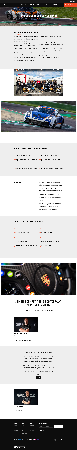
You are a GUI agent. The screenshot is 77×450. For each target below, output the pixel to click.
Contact (44, 1)
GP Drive (23, 427)
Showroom (55, 4)
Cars (51, 4)
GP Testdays (24, 435)
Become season (32, 428)
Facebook (51, 440)
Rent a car (32, 430)
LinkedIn (58, 440)
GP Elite (15, 423)
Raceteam (15, 427)
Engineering (16, 428)
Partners (38, 377)
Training (15, 425)
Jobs (39, 1)
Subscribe (57, 426)
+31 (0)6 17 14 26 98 (18, 338)
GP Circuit (24, 430)
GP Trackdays (24, 433)
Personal (32, 423)
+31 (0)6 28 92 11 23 (18, 410)
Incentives (16, 430)
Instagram (54, 440)
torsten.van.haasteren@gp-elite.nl (22, 340)
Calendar (33, 1)
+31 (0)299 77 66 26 (42, 432)
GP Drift (23, 428)
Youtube (62, 440)
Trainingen (24, 423)
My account (32, 425)
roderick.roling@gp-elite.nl (21, 413)
